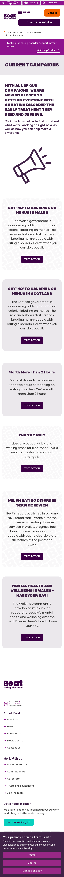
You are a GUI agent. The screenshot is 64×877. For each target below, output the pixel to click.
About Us (12, 719)
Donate (52, 12)
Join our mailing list (18, 822)
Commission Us (16, 771)
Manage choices (32, 870)
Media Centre (15, 740)
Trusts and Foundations (20, 786)
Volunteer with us (17, 764)
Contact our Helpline (39, 22)
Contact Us (13, 747)
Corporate (13, 778)
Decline (32, 862)
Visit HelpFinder (46, 50)
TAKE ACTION (32, 259)
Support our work (16, 32)
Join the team (15, 793)
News (10, 726)
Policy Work (14, 733)
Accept (32, 854)
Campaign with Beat (37, 32)
